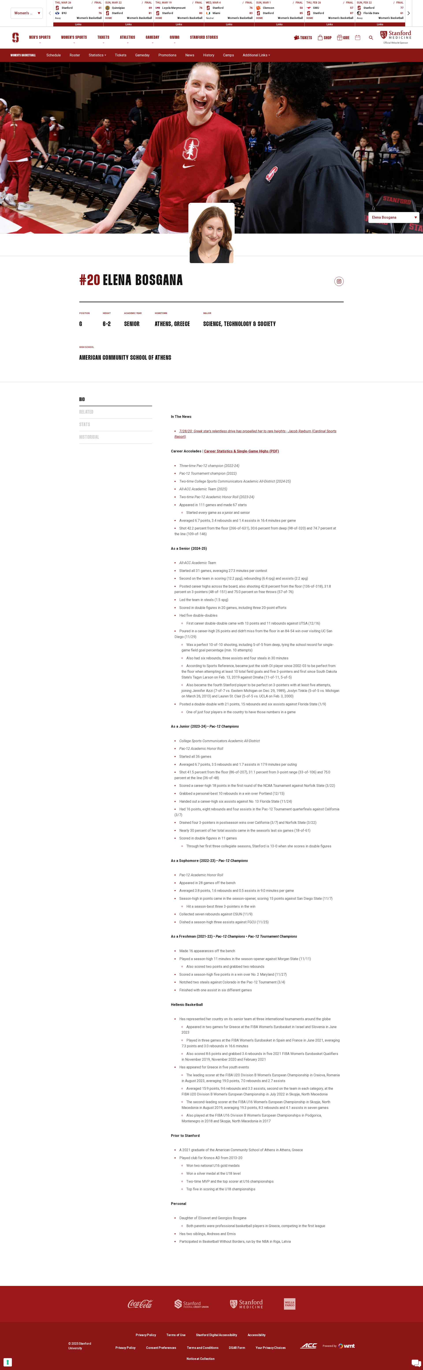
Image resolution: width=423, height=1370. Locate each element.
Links (78, 24)
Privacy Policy (149, 1335)
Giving (175, 38)
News (189, 55)
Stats (84, 424)
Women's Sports (74, 38)
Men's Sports (40, 38)
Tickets (103, 38)
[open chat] (416, 1363)
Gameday (152, 38)
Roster (75, 55)
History (208, 55)
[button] (408, 13)
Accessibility (256, 1335)
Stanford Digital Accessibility (220, 1335)
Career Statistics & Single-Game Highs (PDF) (241, 451)
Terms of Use (176, 1335)
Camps (228, 55)
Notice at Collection (200, 1359)
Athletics (127, 38)
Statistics (96, 55)
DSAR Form (237, 1348)
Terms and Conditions (202, 1348)
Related (86, 412)
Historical (89, 437)
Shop (325, 39)
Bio (82, 399)
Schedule (53, 55)
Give (344, 39)
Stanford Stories (204, 38)
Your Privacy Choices (271, 1348)
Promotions (167, 55)
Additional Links (255, 55)
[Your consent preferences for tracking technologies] (8, 1362)
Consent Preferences (161, 1348)
